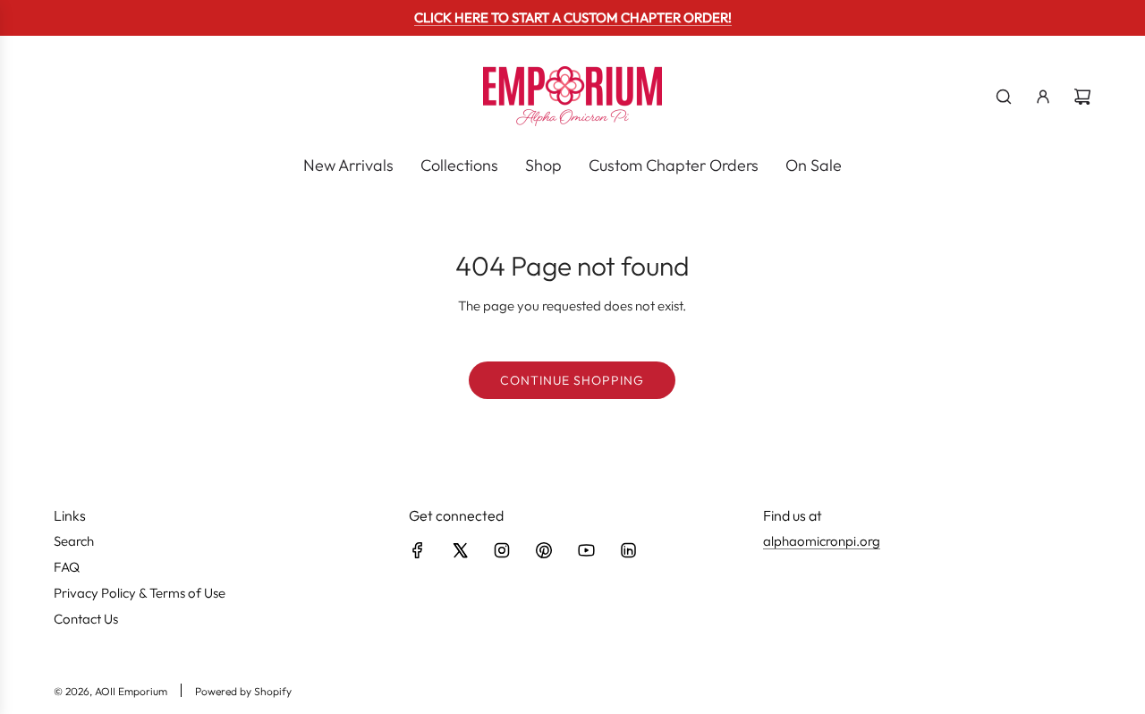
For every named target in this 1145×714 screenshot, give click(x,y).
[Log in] (1043, 96)
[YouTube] (586, 550)
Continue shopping (572, 380)
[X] (459, 550)
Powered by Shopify (243, 691)
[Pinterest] (544, 550)
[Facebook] (417, 550)
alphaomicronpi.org (821, 540)
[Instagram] (502, 550)
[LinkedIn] (628, 550)
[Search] (1003, 96)
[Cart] (1082, 96)
